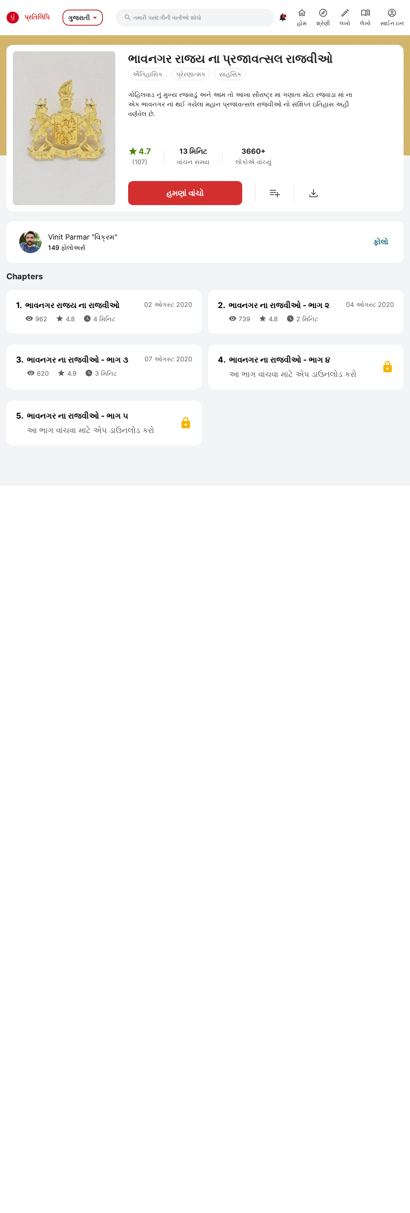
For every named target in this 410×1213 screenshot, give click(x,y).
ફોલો (381, 242)
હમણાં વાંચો (185, 193)
